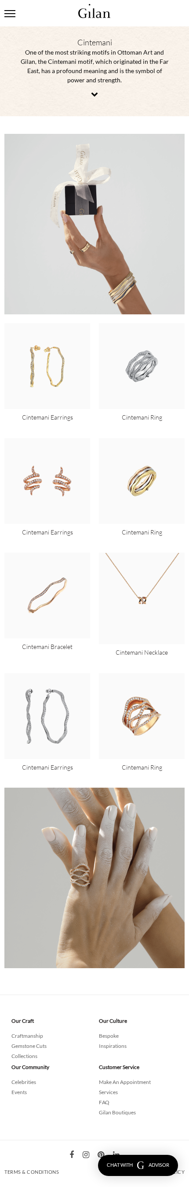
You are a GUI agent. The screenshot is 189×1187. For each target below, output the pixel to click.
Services (108, 1092)
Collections (24, 1056)
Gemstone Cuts (29, 1046)
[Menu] (9, 13)
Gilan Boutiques (117, 1112)
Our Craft (22, 1020)
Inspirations (113, 1046)
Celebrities (23, 1082)
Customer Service (119, 1067)
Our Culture (113, 1020)
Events (19, 1092)
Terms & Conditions (31, 1172)
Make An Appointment (125, 1082)
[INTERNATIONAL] (94, 5)
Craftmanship (27, 1035)
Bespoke (109, 1035)
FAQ (104, 1102)
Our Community (30, 1067)
